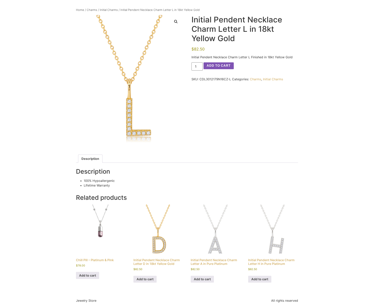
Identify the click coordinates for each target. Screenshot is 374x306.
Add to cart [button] (87, 275)
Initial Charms (109, 10)
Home (80, 10)
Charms (92, 10)
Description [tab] (90, 159)
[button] (175, 21)
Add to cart (219, 65)
